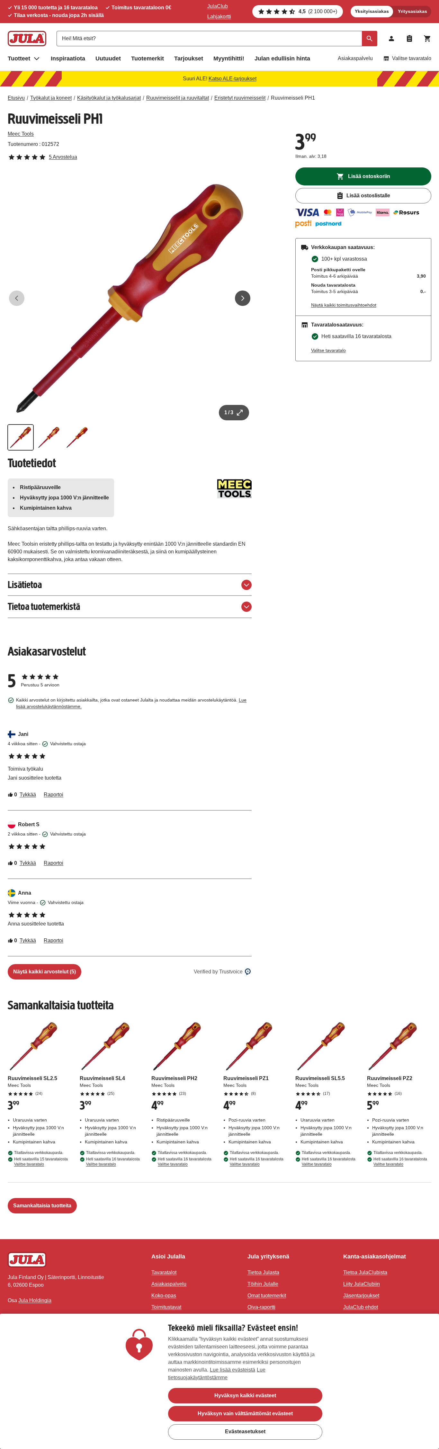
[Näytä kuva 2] (49, 437)
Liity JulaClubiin (361, 1284)
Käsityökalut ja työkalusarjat (109, 98)
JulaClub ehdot (360, 1307)
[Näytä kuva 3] (77, 437)
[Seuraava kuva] (242, 298)
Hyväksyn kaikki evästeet (245, 1395)
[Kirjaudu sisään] (391, 38)
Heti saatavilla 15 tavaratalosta (41, 1162)
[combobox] (217, 38)
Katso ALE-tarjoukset (232, 78)
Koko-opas (163, 1295)
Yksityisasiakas (372, 11)
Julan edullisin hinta (282, 58)
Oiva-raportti (261, 1307)
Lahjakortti (219, 16)
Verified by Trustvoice (218, 971)
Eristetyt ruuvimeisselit (239, 98)
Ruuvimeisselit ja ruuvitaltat (177, 98)
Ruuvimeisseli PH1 (293, 98)
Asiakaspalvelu (355, 58)
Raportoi (53, 794)
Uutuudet (108, 58)
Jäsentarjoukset (361, 1295)
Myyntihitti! (228, 58)
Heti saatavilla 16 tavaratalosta (113, 1162)
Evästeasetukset (245, 1431)
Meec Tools (21, 134)
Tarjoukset (188, 58)
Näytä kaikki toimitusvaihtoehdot (343, 305)
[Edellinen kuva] (16, 298)
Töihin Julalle (262, 1284)
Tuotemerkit (147, 58)
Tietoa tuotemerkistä (44, 607)
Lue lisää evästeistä (232, 1370)
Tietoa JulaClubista (365, 1272)
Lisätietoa (25, 585)
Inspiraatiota (68, 58)
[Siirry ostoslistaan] (409, 38)
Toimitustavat (166, 1307)
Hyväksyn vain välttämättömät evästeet (245, 1413)
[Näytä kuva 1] (20, 437)
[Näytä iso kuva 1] (130, 298)
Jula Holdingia (34, 1300)
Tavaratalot (163, 1272)
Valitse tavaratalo (411, 58)
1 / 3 (228, 412)
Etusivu (16, 98)
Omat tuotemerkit (266, 1295)
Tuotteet (19, 58)
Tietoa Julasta (263, 1272)
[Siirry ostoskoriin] (427, 38)
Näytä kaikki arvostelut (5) (44, 971)
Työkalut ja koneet (51, 98)
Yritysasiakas (412, 11)
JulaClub (217, 6)
